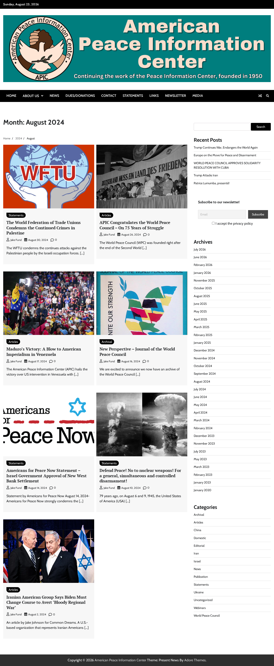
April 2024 (200, 412)
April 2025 (200, 319)
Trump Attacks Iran (206, 175)
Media (197, 96)
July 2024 (200, 389)
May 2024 (200, 405)
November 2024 (204, 358)
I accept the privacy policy (234, 223)
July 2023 (200, 451)
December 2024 (204, 350)
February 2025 (203, 335)
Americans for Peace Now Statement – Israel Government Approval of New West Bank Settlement (46, 475)
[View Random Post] (260, 96)
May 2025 (200, 311)
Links (154, 96)
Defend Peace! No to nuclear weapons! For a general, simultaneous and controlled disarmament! (140, 475)
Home (11, 96)
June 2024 (200, 397)
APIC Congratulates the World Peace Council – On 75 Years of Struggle (135, 225)
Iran (196, 553)
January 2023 (202, 482)
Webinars (200, 608)
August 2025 (202, 296)
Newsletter (175, 96)
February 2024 (203, 428)
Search (260, 127)
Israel (197, 561)
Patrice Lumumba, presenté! (211, 183)
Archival (107, 342)
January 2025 (202, 343)
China (197, 530)
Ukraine (199, 592)
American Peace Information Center (120, 660)
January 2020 (202, 490)
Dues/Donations (80, 96)
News (54, 96)
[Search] (267, 96)
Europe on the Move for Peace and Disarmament (225, 155)
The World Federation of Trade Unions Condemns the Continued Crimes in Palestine (43, 228)
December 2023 (204, 436)
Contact (108, 96)
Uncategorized (203, 600)
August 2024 (202, 381)
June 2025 (200, 304)
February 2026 (203, 265)
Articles (106, 215)
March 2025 (201, 327)
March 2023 (201, 467)
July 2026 (200, 249)
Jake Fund (16, 240)
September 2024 (205, 374)
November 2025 (204, 280)
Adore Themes (195, 660)
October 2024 (203, 366)
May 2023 (200, 459)
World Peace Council (207, 615)
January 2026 (202, 273)
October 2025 (203, 288)
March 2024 (201, 420)
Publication (201, 577)
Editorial (199, 546)
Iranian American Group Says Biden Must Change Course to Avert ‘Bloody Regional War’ (46, 602)
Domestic (200, 538)
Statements (133, 96)
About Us (31, 96)
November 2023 (204, 443)
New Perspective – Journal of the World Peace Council (137, 351)
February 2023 (203, 475)
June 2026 (200, 257)
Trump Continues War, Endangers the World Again (226, 147)
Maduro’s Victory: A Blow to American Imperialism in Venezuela (43, 351)
